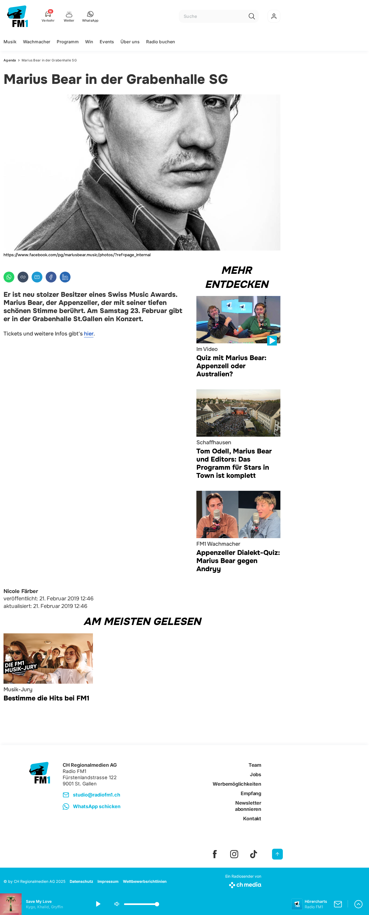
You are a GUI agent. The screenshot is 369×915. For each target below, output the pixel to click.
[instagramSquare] (234, 854)
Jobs (255, 774)
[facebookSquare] (214, 854)
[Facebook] (51, 277)
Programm (67, 41)
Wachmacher (37, 41)
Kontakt (252, 818)
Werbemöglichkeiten (237, 784)
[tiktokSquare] (253, 854)
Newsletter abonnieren (248, 806)
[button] (90, 16)
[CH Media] (243, 884)
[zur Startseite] (17, 16)
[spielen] (97, 904)
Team (255, 765)
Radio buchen (160, 41)
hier (88, 333)
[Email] (37, 277)
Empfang (251, 793)
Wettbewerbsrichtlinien (145, 881)
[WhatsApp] (9, 277)
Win (89, 41)
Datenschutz (81, 881)
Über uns (130, 41)
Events (107, 41)
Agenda (10, 60)
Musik (10, 41)
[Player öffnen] (358, 904)
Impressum (108, 881)
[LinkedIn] (65, 277)
